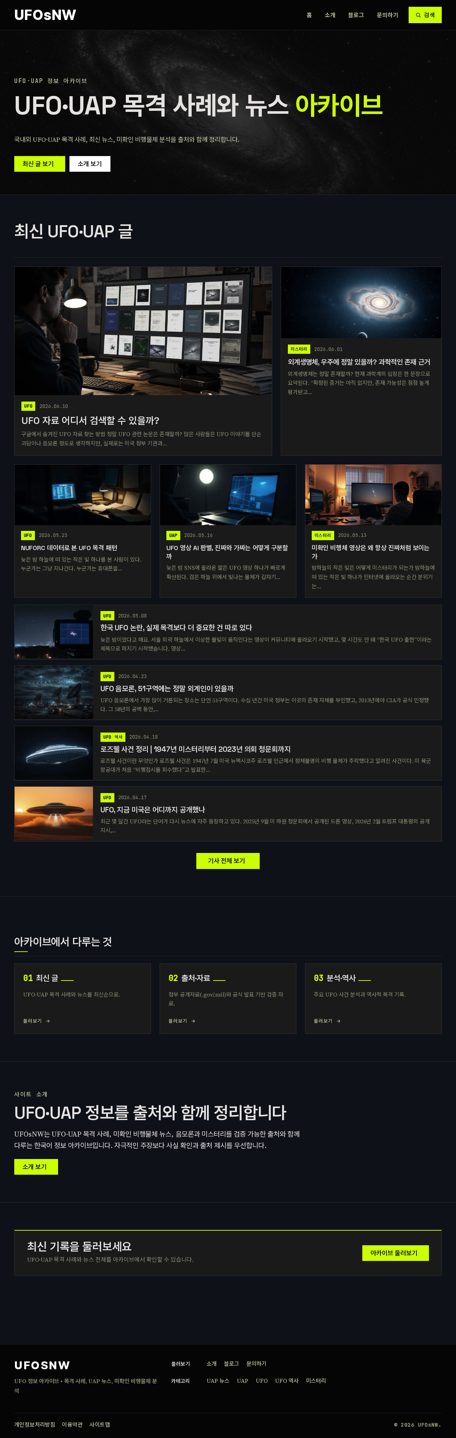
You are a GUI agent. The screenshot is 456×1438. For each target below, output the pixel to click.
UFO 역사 (287, 1381)
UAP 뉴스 (218, 1381)
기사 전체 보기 (226, 860)
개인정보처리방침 (34, 1424)
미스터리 (316, 1381)
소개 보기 (90, 163)
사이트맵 (99, 1424)
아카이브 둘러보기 (394, 1253)
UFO (262, 1381)
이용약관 (72, 1424)
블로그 (356, 15)
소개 (330, 15)
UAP (242, 1381)
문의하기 (388, 15)
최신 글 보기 (38, 163)
